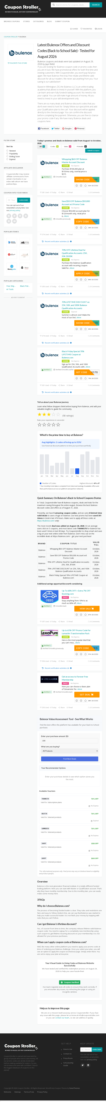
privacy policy (15, 210)
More (66, 216)
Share (62, 192)
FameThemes (74, 1088)
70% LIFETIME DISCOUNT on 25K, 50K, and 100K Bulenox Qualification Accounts (75, 305)
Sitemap (17, 1092)
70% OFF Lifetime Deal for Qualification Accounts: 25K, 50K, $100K (74, 253)
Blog (49, 21)
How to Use (67, 1049)
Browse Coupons (12, 21)
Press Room (68, 1058)
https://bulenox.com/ (46, 520)
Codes (54, 146)
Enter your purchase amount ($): (55, 736)
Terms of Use (29, 1092)
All (42, 146)
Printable (81, 146)
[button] (43, 128)
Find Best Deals (69, 759)
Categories (38, 21)
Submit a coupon (93, 150)
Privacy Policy (42, 1092)
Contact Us (67, 1054)
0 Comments (95, 192)
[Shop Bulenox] (21, 52)
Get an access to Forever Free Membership (75, 678)
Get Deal (85, 694)
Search (96, 5)
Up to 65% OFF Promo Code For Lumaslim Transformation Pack (76, 632)
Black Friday (25, 286)
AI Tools (9, 289)
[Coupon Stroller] (23, 9)
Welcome (7, 1092)
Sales (67, 146)
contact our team (62, 1018)
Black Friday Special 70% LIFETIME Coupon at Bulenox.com (73, 354)
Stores (26, 21)
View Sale (85, 608)
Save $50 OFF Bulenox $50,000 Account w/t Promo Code (76, 202)
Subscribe (23, 200)
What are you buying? (50, 746)
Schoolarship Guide (68, 1064)
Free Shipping (11, 286)
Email (70, 192)
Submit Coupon (62, 21)
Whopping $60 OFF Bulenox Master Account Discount (74, 160)
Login (99, 29)
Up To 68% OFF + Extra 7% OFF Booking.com (76, 592)
